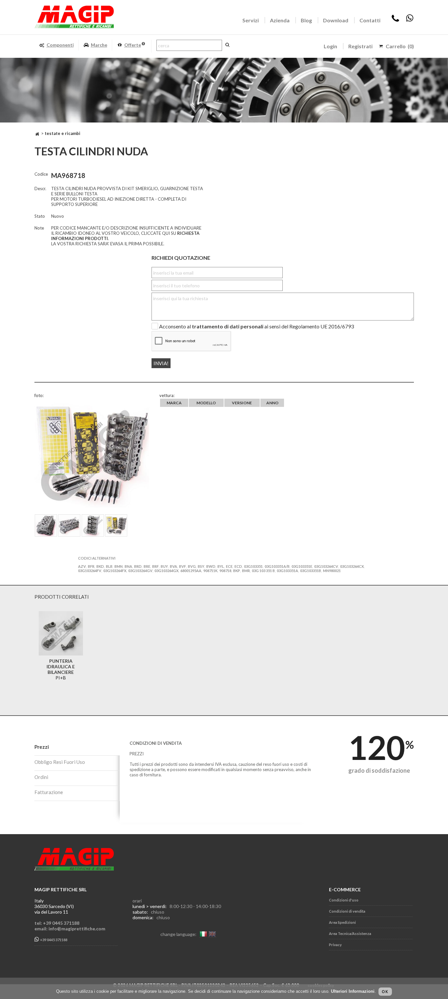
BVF (182, 566)
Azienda (280, 20)
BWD (210, 566)
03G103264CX (352, 566)
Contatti (369, 20)
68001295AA (190, 570)
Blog (306, 20)
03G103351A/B (277, 566)
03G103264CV (326, 566)
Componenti (60, 45)
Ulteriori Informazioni (353, 991)
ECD (238, 566)
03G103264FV (89, 570)
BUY (164, 566)
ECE (229, 566)
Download (335, 20)
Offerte (132, 45)
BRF (155, 566)
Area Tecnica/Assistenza (350, 933)
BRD (138, 566)
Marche (99, 45)
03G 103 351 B (263, 570)
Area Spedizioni (342, 922)
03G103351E (302, 566)
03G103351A (287, 570)
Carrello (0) (400, 46)
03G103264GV (140, 570)
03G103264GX (166, 570)
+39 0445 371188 (53, 940)
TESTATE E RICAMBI (62, 133)
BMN (118, 566)
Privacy (335, 945)
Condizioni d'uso (343, 900)
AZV (82, 566)
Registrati (360, 46)
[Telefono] (395, 20)
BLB (109, 566)
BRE (147, 566)
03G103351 (253, 566)
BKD (100, 566)
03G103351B (310, 570)
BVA (173, 566)
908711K (210, 570)
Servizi (250, 20)
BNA (128, 566)
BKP (236, 570)
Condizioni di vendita (347, 911)
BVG (192, 566)
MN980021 (332, 570)
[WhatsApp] (409, 20)
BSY (201, 566)
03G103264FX (114, 570)
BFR (91, 566)
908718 (225, 570)
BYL (220, 566)
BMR (246, 570)
